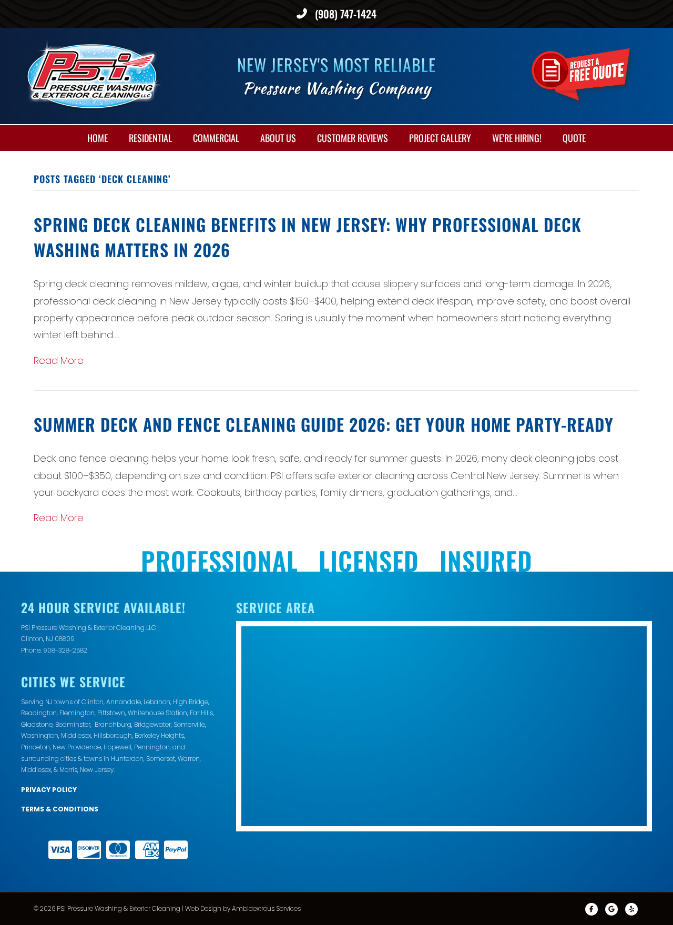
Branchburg (113, 724)
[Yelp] (631, 909)
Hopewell (117, 747)
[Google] (611, 909)
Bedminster (72, 724)
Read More (59, 360)
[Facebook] (591, 909)
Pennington (152, 747)
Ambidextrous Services (266, 908)
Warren (189, 758)
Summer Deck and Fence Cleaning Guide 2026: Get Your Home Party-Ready (324, 424)
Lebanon (157, 701)
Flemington (77, 712)
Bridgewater (152, 724)
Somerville (189, 724)
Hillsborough (113, 735)
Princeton (35, 747)
